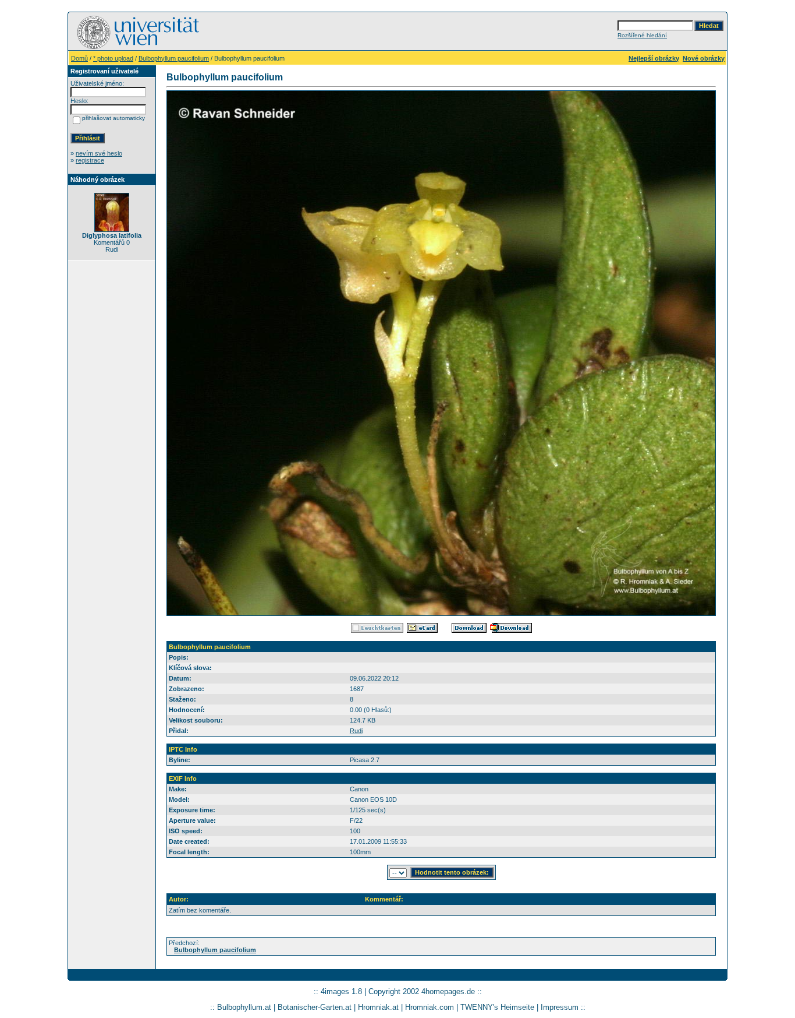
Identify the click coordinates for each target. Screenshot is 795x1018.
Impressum (559, 1007)
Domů (79, 58)
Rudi (356, 730)
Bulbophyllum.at (244, 1007)
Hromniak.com (429, 1007)
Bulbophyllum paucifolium (174, 58)
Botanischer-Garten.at (315, 1007)
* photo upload (113, 58)
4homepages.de (448, 991)
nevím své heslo (99, 153)
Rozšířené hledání (642, 35)
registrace (90, 160)
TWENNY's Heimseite (497, 1007)
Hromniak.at (378, 1007)
